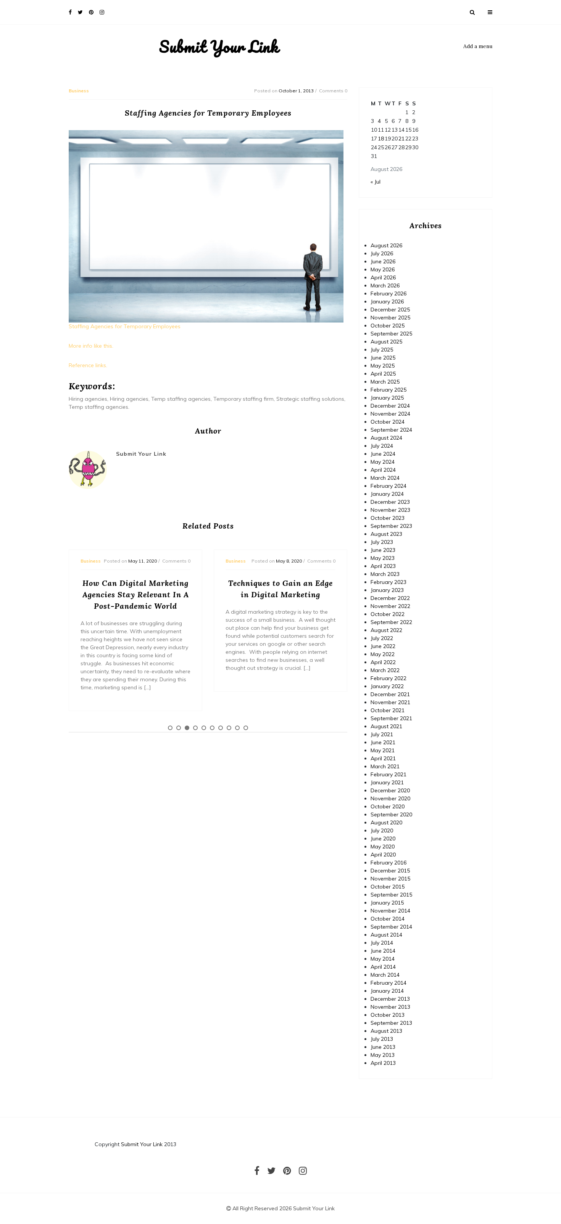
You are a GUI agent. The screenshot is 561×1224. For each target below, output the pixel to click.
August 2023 (386, 534)
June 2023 (383, 550)
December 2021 (390, 694)
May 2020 (383, 846)
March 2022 (385, 670)
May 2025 (383, 365)
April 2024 (383, 469)
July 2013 (382, 1038)
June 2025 (383, 357)
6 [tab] (212, 728)
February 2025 (388, 389)
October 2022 (388, 614)
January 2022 (387, 686)
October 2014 (388, 918)
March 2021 (385, 766)
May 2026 (383, 269)
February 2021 (388, 774)
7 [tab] (220, 728)
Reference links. (88, 365)
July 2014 (382, 942)
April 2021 (383, 758)
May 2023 (383, 558)
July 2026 (382, 253)
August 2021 (386, 726)
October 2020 (388, 806)
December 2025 (390, 309)
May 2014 (383, 958)
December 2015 (390, 870)
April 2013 (383, 1063)
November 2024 (390, 413)
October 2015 (388, 886)
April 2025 (383, 373)
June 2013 (383, 1046)
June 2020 (383, 838)
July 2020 (382, 830)
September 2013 (391, 1022)
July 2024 (382, 445)
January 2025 (387, 397)
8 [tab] (229, 728)
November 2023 (390, 509)
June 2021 (383, 742)
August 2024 (386, 437)
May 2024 (383, 461)
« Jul (375, 181)
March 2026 (385, 285)
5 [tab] (204, 728)
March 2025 (385, 381)
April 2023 (383, 566)
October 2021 (388, 710)
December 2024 (390, 405)
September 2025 (391, 333)
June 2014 (383, 950)
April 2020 (383, 854)
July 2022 (382, 638)
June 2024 (383, 453)
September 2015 (391, 894)
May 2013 (383, 1054)
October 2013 (388, 1014)
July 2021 (382, 734)
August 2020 (386, 822)
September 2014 (391, 926)
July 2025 (382, 349)
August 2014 (386, 934)
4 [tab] (195, 728)
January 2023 (387, 590)
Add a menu (477, 46)
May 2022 (383, 654)
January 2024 (387, 493)
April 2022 (383, 662)
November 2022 (390, 606)
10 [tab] (245, 728)
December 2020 (390, 790)
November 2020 (390, 798)
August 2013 (386, 1030)
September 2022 (391, 622)
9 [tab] (237, 728)
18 (381, 138)
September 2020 (391, 814)
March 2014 (385, 974)
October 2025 (388, 325)
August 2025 (386, 341)
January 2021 (387, 782)
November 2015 (390, 878)
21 (401, 138)
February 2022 (388, 678)
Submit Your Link (219, 46)
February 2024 (388, 485)
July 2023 (382, 542)
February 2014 (388, 982)
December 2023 (390, 501)
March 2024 (385, 477)
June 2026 (383, 261)
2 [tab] (178, 728)
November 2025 (390, 317)
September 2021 (391, 718)
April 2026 (383, 277)
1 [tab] (170, 728)
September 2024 (391, 429)
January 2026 (387, 301)
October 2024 (388, 421)
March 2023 (385, 574)
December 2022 (390, 598)
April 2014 (383, 966)
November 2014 (390, 910)
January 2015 (387, 902)
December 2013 (390, 998)
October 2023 (388, 517)
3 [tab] (187, 728)
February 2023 (388, 582)
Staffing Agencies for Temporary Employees (125, 326)
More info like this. (91, 345)
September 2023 (391, 525)
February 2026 (388, 293)
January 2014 (387, 990)
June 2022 (383, 646)
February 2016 (388, 862)
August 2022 (386, 630)
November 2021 (390, 702)
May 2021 (383, 750)
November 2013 (390, 1006)
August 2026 (386, 245)
